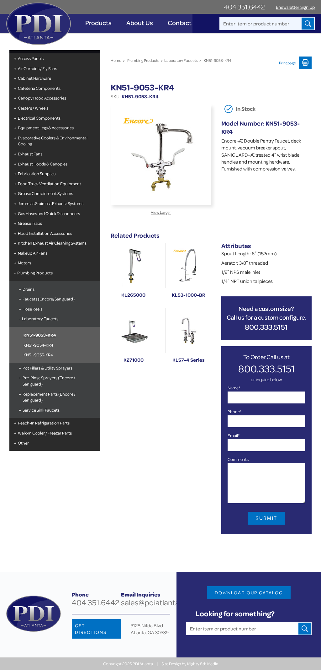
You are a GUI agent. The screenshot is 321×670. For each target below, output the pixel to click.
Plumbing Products (35, 273)
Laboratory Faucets (40, 318)
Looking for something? (235, 613)
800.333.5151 (266, 327)
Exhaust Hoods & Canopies (42, 164)
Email (233, 435)
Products (98, 22)
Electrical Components (39, 118)
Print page (287, 63)
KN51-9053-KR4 (40, 335)
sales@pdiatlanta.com (158, 602)
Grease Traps (30, 223)
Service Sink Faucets (41, 410)
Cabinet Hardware (34, 78)
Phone (234, 411)
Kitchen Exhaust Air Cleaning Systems (52, 243)
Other (23, 443)
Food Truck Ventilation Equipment (49, 183)
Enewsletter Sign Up (295, 7)
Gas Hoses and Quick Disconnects (49, 213)
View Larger (161, 212)
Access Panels (31, 58)
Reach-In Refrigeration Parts (44, 423)
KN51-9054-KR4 (38, 345)
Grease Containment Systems (45, 193)
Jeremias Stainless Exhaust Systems (50, 203)
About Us (139, 22)
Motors (24, 263)
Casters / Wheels (33, 108)
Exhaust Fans (30, 154)
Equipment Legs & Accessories (46, 128)
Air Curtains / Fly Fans (37, 68)
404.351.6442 (244, 7)
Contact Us (184, 22)
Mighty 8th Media (202, 664)
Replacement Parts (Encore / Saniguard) (49, 397)
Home (116, 60)
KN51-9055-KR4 (38, 355)
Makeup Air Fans (32, 253)
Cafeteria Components (39, 88)
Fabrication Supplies (36, 173)
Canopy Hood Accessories (42, 98)
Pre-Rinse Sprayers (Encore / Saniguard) (49, 381)
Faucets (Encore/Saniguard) (49, 299)
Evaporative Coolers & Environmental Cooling (52, 141)
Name (234, 388)
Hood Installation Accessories (45, 233)
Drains (28, 289)
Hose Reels (32, 309)
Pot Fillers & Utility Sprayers (47, 368)
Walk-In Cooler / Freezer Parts (45, 433)
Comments (238, 459)
